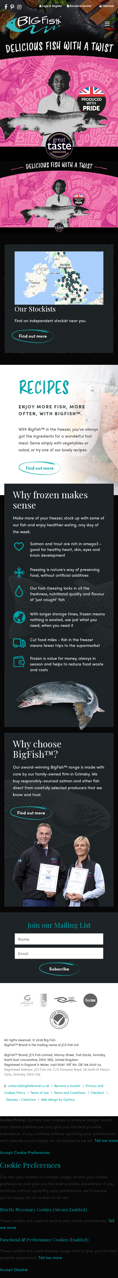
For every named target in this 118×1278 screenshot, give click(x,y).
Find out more (33, 336)
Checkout (108, 6)
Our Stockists (35, 308)
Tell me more (106, 1140)
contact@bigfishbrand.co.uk (28, 1085)
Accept (6, 1152)
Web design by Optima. (58, 1099)
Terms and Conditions (69, 1092)
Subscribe (59, 969)
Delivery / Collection (21, 1099)
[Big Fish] (34, 26)
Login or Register (51, 6)
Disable (21, 1269)
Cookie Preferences (32, 1152)
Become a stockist (80, 6)
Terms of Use (39, 1092)
